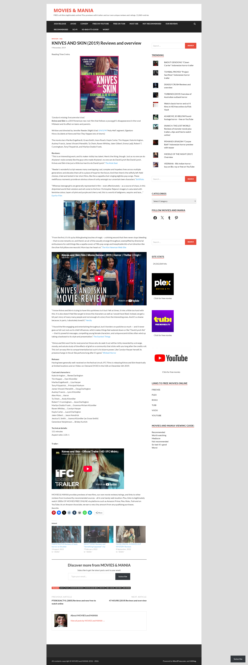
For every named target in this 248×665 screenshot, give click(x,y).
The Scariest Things (101, 336)
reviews (126, 588)
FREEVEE (156, 389)
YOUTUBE (156, 415)
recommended (61, 29)
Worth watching (159, 435)
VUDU (155, 410)
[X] (162, 218)
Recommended (158, 432)
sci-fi (74, 29)
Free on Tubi (119, 24)
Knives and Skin (91, 588)
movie (102, 588)
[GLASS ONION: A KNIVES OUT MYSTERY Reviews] (131, 534)
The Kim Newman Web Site (114, 247)
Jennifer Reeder (77, 588)
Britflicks (140, 179)
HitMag (193, 661)
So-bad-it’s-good (159, 444)
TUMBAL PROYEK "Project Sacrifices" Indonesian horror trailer (177, 75)
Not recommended (160, 441)
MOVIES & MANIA (73, 10)
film (67, 588)
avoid (73, 24)
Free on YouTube (100, 24)
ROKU (155, 400)
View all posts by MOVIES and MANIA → (88, 620)
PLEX (154, 395)
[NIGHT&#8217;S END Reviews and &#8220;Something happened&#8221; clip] (98, 534)
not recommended (152, 24)
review (118, 588)
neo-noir (110, 588)
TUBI (154, 405)
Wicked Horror (109, 353)
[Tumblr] (169, 218)
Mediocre (156, 438)
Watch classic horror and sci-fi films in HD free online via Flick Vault (177, 106)
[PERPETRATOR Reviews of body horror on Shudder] (66, 534)
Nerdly (89, 320)
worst (106, 29)
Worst (154, 447)
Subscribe (122, 576)
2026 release (60, 24)
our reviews (172, 24)
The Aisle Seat (111, 163)
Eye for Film (57, 195)
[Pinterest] (176, 218)
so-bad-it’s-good (90, 29)
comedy (84, 24)
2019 (62, 588)
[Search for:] (174, 46)
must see (134, 24)
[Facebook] (155, 218)
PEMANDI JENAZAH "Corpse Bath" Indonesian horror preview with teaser (178, 144)
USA (61, 39)
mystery (55, 39)
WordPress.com (179, 661)
